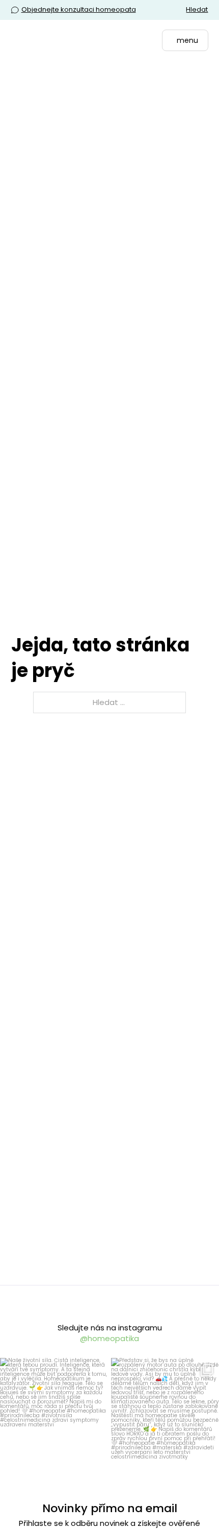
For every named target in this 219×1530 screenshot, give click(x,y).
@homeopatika (109, 1338)
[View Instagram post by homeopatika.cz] (95, 1453)
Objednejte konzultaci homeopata (78, 9)
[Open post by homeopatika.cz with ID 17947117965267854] (54, 1412)
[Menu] (183, 41)
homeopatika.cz (53, 1367)
